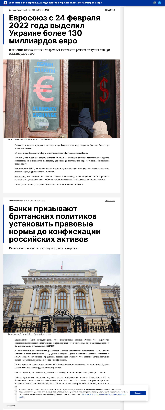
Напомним (20, 177)
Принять (137, 393)
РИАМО (51, 346)
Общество (110, 10)
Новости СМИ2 (11, 405)
